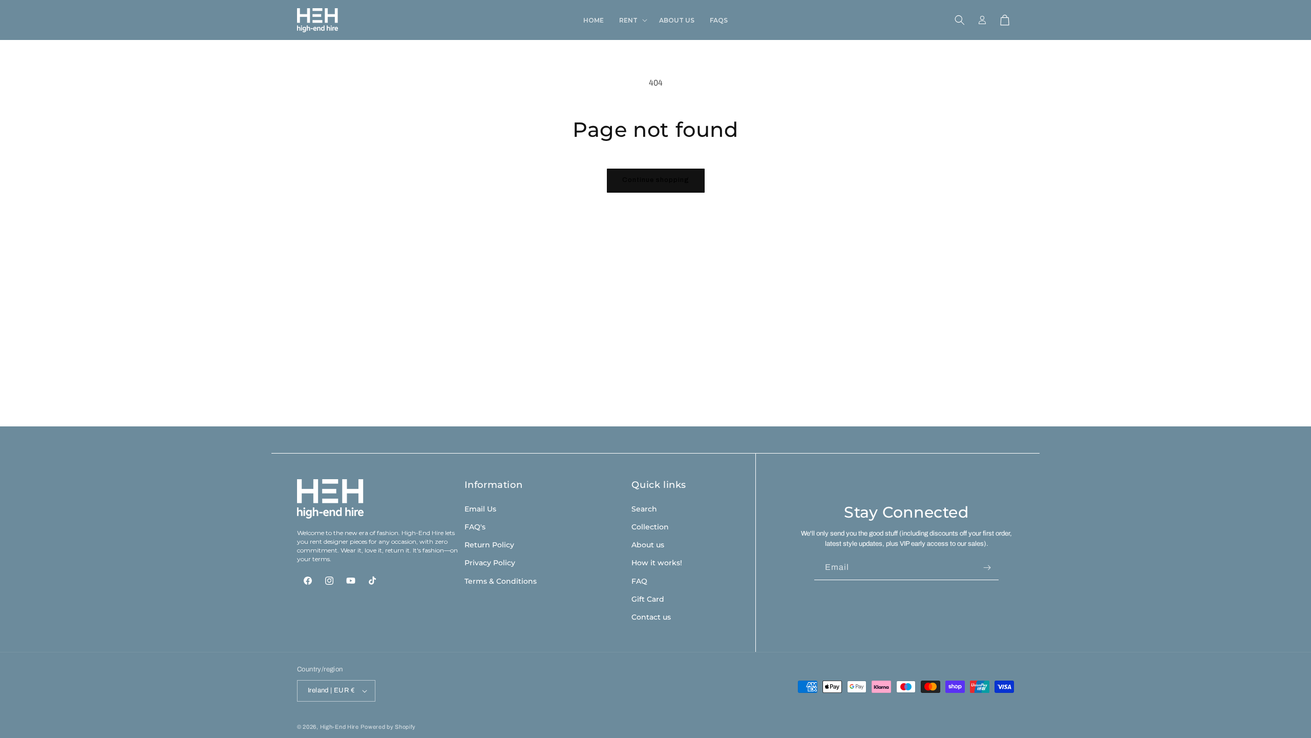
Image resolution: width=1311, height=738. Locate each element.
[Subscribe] (987, 568)
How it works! (656, 562)
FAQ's (474, 526)
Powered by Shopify (388, 727)
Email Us (480, 509)
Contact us (651, 617)
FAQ (639, 581)
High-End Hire (339, 727)
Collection (650, 526)
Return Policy (489, 544)
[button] (631, 20)
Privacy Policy (489, 562)
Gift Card (647, 599)
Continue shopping (655, 179)
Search (644, 509)
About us (647, 544)
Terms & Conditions (500, 581)
